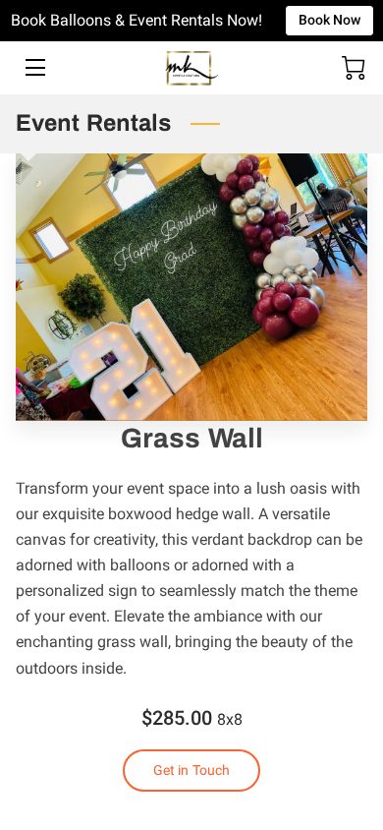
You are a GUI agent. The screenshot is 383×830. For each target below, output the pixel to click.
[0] (353, 68)
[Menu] (34, 67)
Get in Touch (191, 770)
